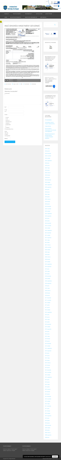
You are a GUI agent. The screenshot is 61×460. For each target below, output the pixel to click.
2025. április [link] (47, 170)
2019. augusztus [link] (48, 266)
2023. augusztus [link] (48, 216)
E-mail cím (6, 110)
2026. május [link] (47, 148)
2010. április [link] (47, 420)
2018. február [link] (47, 293)
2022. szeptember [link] (48, 230)
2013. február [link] (47, 391)
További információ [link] (48, 456)
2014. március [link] (47, 362)
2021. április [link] (47, 242)
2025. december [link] (48, 153)
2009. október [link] (47, 427)
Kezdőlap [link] (6, 13)
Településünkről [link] (17, 13)
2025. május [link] (47, 167)
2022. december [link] (48, 223)
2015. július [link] (47, 331)
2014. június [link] (47, 355)
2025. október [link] (47, 158)
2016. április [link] (47, 321)
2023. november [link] (48, 208)
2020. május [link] (47, 252)
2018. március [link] (47, 290)
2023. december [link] (48, 206)
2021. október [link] (47, 235)
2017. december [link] (48, 297)
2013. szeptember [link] (48, 377)
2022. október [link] (47, 228)
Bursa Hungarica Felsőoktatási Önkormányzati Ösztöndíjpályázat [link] (50, 130)
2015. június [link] (47, 333)
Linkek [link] (5, 17)
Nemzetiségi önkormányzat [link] (31, 17)
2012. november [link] (48, 398)
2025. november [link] (48, 155)
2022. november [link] (48, 225)
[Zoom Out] (14, 80)
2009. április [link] (47, 430)
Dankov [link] (47, 458)
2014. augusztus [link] (48, 350)
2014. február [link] (47, 365)
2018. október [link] (47, 278)
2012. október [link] (47, 401)
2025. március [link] (47, 172)
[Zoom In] (16, 80)
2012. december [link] (48, 396)
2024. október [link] (47, 182)
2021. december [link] (48, 232)
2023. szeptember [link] (48, 213)
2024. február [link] (47, 201)
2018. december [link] (48, 276)
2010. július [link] (47, 418)
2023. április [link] (47, 220)
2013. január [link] (47, 394)
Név (6, 107)
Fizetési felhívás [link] (48, 126)
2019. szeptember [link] (48, 264)
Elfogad (55, 456)
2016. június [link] (47, 317)
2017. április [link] (47, 305)
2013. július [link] (47, 379)
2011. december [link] (48, 406)
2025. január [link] (47, 177)
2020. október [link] (47, 249)
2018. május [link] (47, 288)
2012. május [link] (47, 403)
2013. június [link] (47, 382)
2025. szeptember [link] (48, 160)
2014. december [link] (48, 343)
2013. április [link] (47, 386)
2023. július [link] (47, 218)
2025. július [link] (47, 163)
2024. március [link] (47, 199)
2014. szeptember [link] (48, 348)
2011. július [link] (47, 408)
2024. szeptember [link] (48, 184)
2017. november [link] (48, 300)
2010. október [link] (47, 413)
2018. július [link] (47, 285)
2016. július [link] (47, 314)
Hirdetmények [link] (43, 17)
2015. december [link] (48, 324)
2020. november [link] (48, 247)
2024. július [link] (47, 189)
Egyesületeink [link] (39, 13)
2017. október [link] (47, 302)
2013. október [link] (47, 374)
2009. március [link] (47, 432)
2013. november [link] (48, 372)
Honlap (6, 114)
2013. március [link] (47, 389)
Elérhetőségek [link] (48, 13)
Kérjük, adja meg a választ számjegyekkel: (6, 133)
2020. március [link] (47, 256)
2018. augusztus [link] (48, 283)
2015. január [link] (47, 341)
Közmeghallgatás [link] (48, 119)
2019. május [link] (47, 271)
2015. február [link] (47, 338)
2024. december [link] (48, 179)
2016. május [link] (47, 319)
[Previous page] (6, 80)
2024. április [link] (47, 196)
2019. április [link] (47, 273)
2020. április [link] (47, 254)
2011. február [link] (47, 410)
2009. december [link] (48, 425)
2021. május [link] (47, 240)
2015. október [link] (47, 326)
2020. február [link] (47, 259)
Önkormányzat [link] (28, 13)
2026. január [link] (47, 151)
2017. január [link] (47, 307)
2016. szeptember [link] (48, 312)
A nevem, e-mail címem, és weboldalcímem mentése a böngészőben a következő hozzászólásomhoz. (7, 123)
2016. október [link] (47, 309)
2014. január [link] (47, 367)
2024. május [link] (47, 194)
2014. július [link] (47, 353)
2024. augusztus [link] (48, 187)
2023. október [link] (47, 211)
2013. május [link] (47, 384)
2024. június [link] (47, 191)
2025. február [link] (47, 175)
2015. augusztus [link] (48, 329)
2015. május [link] (47, 336)
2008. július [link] (47, 437)
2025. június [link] (47, 165)
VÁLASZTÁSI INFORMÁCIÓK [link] (15, 17)
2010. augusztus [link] (48, 415)
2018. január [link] (47, 295)
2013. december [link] (48, 370)
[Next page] (8, 80)
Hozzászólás (6, 94)
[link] (1, 22)
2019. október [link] (47, 261)
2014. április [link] (47, 360)
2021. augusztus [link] (48, 237)
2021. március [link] (47, 244)
